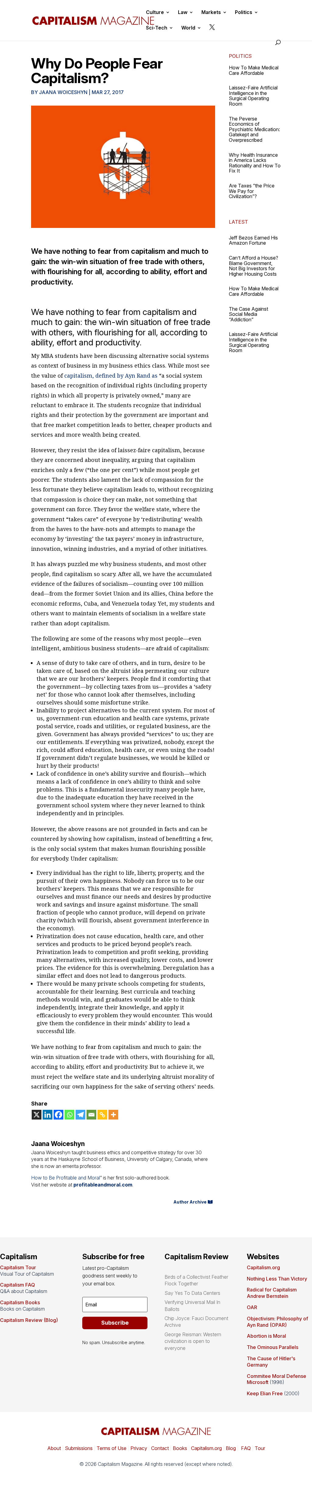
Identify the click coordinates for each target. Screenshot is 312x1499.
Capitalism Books (20, 1302)
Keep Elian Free (265, 1393)
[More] (113, 1115)
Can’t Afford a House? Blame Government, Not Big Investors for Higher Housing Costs (253, 266)
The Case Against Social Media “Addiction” (248, 314)
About (54, 1448)
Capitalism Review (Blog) (29, 1320)
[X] (36, 1115)
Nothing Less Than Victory (277, 1279)
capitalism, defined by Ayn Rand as (111, 375)
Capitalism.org (263, 1267)
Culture (155, 12)
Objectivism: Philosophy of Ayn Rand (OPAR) (277, 1322)
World (188, 28)
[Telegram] (80, 1115)
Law (182, 12)
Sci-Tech (156, 28)
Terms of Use (110, 1448)
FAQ (245, 1448)
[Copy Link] (102, 1115)
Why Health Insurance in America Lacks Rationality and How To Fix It (255, 163)
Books (180, 1448)
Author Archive (190, 1201)
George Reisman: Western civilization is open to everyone (193, 1341)
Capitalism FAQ (17, 1285)
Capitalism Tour (18, 1267)
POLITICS (240, 56)
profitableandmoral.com (102, 1185)
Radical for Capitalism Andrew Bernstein (272, 1293)
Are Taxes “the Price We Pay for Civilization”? (252, 191)
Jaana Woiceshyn (63, 92)
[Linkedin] (47, 1115)
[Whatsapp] (69, 1115)
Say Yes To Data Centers (192, 1293)
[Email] (91, 1115)
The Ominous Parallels (272, 1347)
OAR (252, 1307)
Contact (159, 1448)
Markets (211, 12)
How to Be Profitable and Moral (65, 1178)
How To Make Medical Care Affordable (253, 70)
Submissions (78, 1448)
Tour (260, 1448)
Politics (243, 12)
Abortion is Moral (266, 1336)
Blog (231, 1448)
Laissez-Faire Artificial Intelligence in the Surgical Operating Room (253, 96)
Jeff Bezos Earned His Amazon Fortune (253, 240)
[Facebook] (58, 1115)
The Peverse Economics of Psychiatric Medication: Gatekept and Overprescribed (254, 129)
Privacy (138, 1448)
